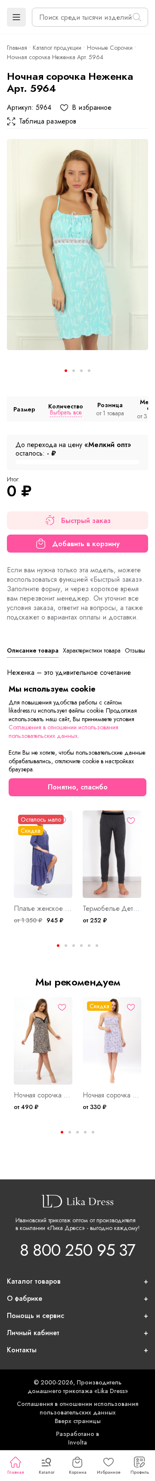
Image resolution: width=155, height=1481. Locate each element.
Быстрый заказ (86, 521)
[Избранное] (62, 820)
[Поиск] (137, 17)
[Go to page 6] (97, 945)
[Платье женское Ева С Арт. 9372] (43, 854)
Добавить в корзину (86, 544)
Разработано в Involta (77, 1438)
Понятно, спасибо (78, 787)
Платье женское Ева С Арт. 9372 (43, 908)
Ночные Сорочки (110, 47)
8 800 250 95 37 (77, 1250)
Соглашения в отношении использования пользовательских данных (77, 1408)
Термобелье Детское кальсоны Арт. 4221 (112, 908)
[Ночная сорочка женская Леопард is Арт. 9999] (43, 1041)
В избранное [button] (92, 107)
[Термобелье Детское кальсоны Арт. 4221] (112, 854)
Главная (15, 1472)
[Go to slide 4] (89, 370)
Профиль (139, 1472)
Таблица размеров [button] (47, 121)
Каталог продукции (57, 47)
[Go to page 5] (93, 1132)
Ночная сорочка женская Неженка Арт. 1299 (112, 1095)
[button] (16, 17)
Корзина (78, 1472)
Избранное (109, 1472)
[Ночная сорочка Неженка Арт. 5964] (77, 244)
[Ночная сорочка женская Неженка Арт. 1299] (112, 1041)
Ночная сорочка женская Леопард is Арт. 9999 (43, 1095)
